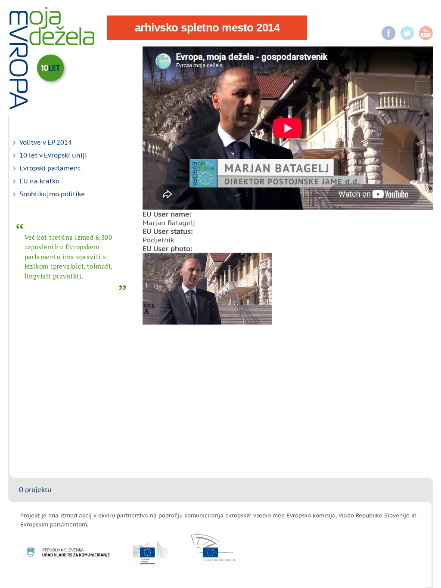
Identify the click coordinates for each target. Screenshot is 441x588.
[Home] (52, 58)
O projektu (35, 490)
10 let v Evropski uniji (53, 155)
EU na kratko (39, 181)
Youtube (426, 33)
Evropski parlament (50, 168)
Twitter (407, 33)
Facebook (389, 33)
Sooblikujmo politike (52, 194)
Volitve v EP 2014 (45, 142)
